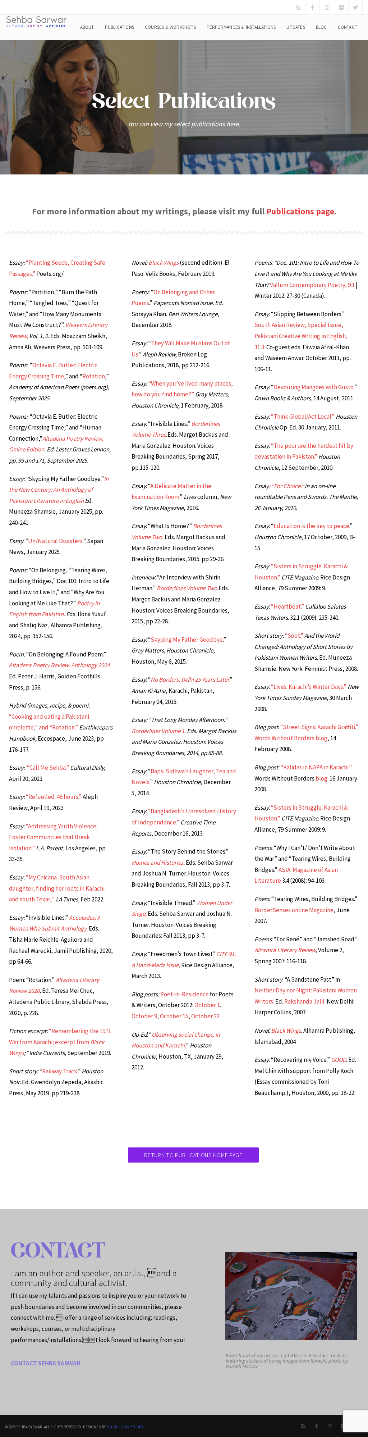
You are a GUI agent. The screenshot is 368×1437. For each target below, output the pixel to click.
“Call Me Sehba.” (48, 768)
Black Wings (163, 263)
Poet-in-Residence (184, 994)
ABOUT (87, 27)
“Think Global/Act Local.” (303, 416)
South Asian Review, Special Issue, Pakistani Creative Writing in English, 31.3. (301, 336)
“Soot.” (294, 636)
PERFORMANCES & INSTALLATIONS (241, 27)
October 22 (205, 1016)
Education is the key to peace (311, 526)
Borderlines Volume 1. (159, 731)
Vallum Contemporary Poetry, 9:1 (312, 285)
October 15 (174, 1016)
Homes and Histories (157, 863)
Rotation (93, 376)
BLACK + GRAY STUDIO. (125, 1426)
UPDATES (295, 27)
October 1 (207, 1005)
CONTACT (347, 27)
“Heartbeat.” (287, 606)
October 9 (144, 1016)
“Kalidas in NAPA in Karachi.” (316, 767)
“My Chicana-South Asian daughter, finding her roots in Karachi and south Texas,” (57, 888)
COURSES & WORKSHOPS (170, 27)
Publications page (300, 211)
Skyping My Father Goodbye (187, 640)
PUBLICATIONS (119, 27)
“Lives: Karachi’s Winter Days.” (308, 687)
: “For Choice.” (286, 486)
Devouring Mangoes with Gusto (313, 387)
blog (321, 778)
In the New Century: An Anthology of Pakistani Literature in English (59, 490)
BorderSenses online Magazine (294, 910)
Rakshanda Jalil (304, 1001)
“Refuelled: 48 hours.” (54, 797)
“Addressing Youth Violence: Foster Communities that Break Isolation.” (53, 837)
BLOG (321, 27)
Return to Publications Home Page (193, 1155)
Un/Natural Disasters (55, 541)
